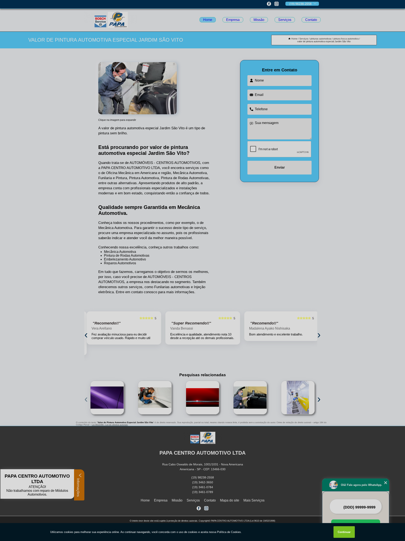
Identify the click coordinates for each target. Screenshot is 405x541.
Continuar (344, 532)
